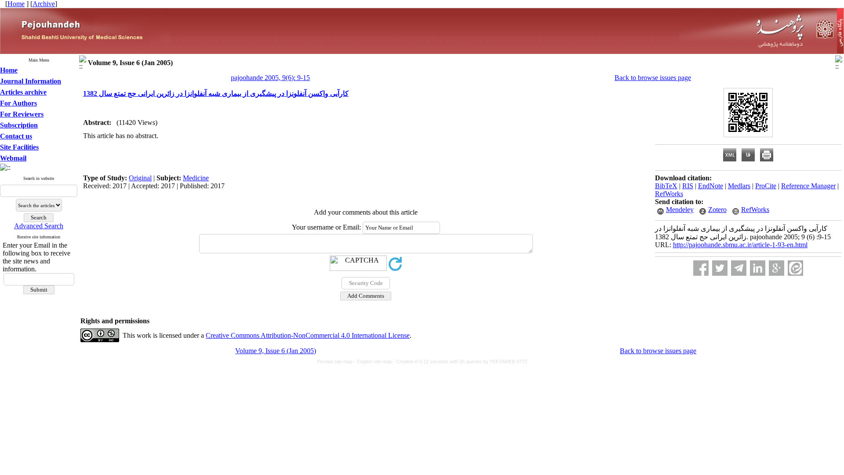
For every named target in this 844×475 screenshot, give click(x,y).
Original (140, 178)
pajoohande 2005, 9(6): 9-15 (270, 77)
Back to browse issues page (653, 77)
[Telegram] (738, 268)
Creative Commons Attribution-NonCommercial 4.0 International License (308, 335)
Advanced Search (38, 226)
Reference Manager (808, 186)
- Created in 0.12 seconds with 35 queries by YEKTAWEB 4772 (460, 361)
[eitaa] (795, 268)
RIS (687, 186)
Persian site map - (337, 361)
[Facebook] (701, 268)
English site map (375, 361)
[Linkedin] (757, 268)
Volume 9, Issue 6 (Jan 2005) (275, 350)
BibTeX (666, 186)
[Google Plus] (776, 268)
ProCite (765, 186)
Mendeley (680, 209)
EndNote (710, 186)
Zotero (717, 209)
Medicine (196, 178)
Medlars (739, 186)
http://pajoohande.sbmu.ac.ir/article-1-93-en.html (740, 244)
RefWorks (669, 193)
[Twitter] (720, 268)
